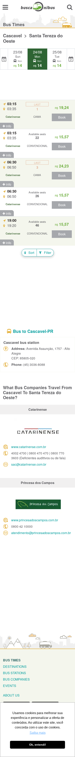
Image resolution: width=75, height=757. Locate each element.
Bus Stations (14, 673)
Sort (31, 252)
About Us (11, 695)
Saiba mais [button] (38, 732)
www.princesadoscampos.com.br (34, 520)
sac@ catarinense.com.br (28, 464)
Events (9, 685)
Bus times (12, 660)
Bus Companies (16, 679)
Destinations (15, 666)
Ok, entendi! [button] (37, 744)
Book (62, 117)
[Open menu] (5, 7)
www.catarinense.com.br (28, 446)
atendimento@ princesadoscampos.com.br (41, 532)
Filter (47, 252)
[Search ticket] (69, 7)
